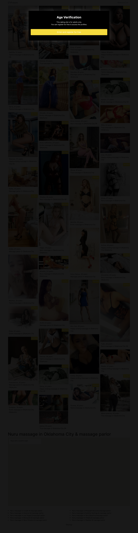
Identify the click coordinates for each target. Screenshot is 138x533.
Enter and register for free (69, 32)
